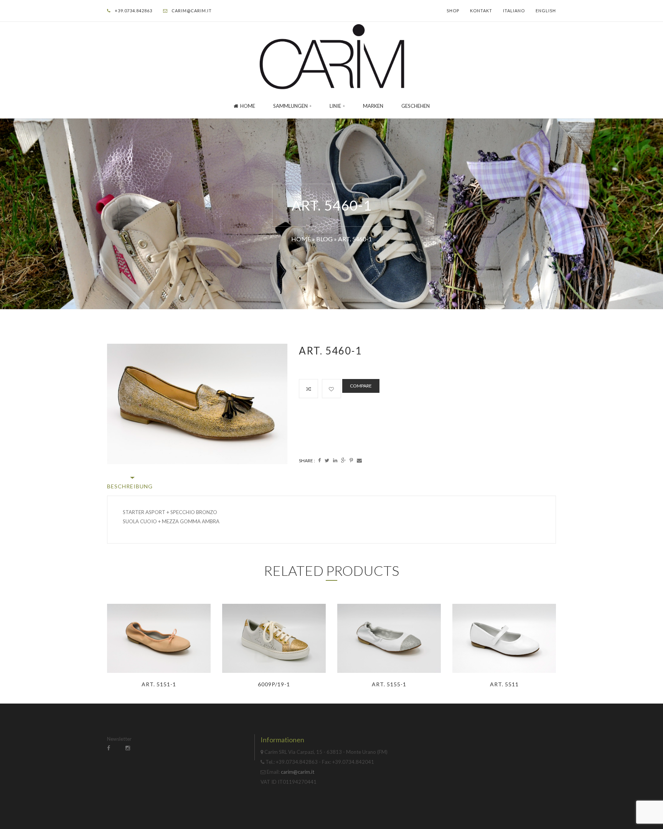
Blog (324, 238)
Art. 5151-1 (159, 684)
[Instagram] (127, 748)
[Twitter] (327, 460)
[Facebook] (319, 460)
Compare (361, 386)
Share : (307, 460)
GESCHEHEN (415, 106)
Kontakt (481, 10)
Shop (453, 10)
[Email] (359, 460)
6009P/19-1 (274, 684)
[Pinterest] (351, 460)
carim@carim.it (192, 10)
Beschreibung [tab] (130, 486)
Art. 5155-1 (389, 684)
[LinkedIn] (335, 460)
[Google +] (343, 460)
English (546, 10)
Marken (373, 106)
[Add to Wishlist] (331, 388)
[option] (197, 404)
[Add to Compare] (308, 388)
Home (247, 106)
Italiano (514, 10)
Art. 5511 (504, 684)
